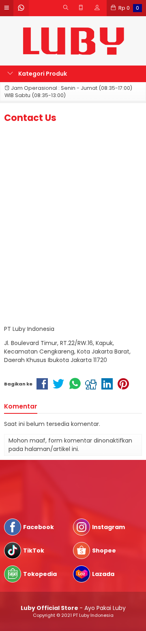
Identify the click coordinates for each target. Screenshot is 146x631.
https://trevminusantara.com (46, 489)
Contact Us (30, 117)
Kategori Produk (42, 74)
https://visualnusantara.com (45, 480)
